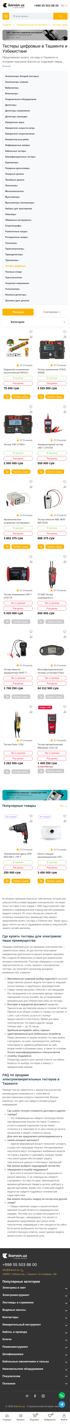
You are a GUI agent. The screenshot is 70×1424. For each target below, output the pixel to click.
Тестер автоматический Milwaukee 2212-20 (50, 746)
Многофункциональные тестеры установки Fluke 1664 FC (51, 671)
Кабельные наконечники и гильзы (25, 1361)
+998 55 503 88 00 (46, 5)
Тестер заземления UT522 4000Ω (52, 371)
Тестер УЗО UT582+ (14, 444)
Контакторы (10, 1317)
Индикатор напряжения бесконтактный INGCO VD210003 (16, 371)
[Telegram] (27, 1396)
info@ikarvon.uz (11, 1269)
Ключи (6, 1339)
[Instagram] (43, 1396)
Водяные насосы (14, 1309)
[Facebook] (35, 1396)
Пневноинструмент (15, 1346)
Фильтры (18, 312)
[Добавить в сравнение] (30, 336)
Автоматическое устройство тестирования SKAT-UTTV (17, 521)
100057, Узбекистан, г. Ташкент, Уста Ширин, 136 (29, 1274)
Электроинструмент (15, 1295)
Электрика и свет (14, 1287)
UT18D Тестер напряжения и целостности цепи (47, 596)
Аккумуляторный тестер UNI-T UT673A (50, 446)
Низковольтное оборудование (22, 1368)
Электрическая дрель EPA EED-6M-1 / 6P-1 (17, 855)
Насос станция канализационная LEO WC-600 (50, 855)
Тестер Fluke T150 (13, 744)
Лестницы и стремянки (18, 1302)
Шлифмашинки (12, 1354)
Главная (6, 24)
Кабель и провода (14, 1331)
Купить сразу (21, 396)
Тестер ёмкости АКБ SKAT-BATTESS (52, 521)
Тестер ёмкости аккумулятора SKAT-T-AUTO (16, 671)
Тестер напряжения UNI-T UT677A (18, 596)
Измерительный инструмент (32, 24)
